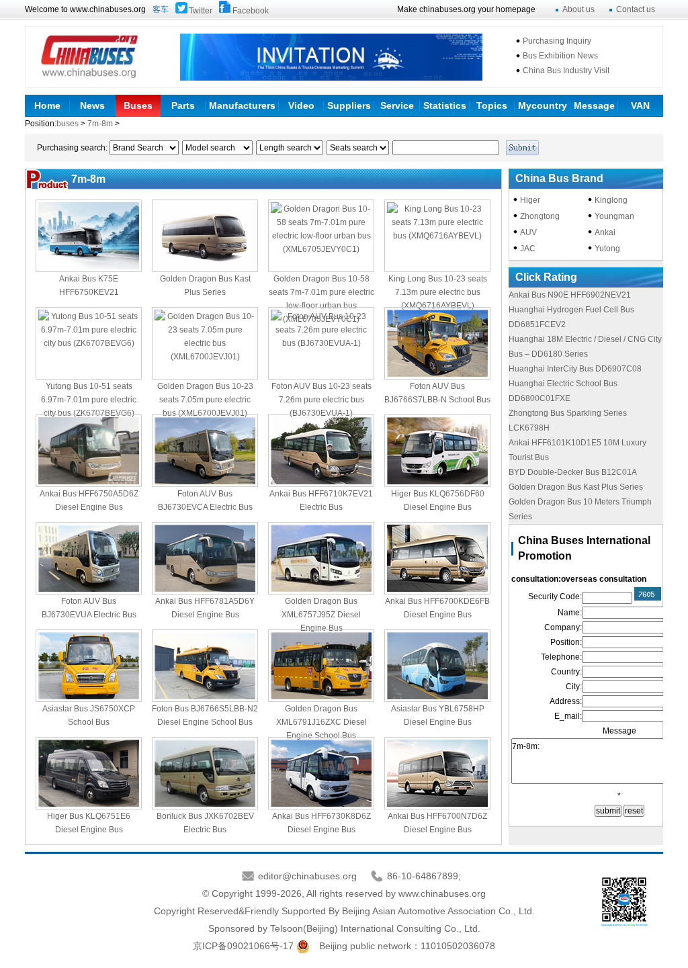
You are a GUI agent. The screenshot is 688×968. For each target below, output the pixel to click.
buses (68, 123)
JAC (527, 248)
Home (47, 105)
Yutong (607, 248)
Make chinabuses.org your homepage (466, 9)
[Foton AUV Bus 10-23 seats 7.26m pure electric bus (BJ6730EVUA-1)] (321, 343)
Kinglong (611, 200)
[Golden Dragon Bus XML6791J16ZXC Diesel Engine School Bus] (321, 665)
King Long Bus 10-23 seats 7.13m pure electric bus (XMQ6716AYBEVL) (437, 292)
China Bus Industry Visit (566, 70)
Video (301, 105)
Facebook (250, 10)
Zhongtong (540, 216)
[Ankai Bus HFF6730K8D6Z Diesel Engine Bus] (321, 773)
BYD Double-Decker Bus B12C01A (573, 472)
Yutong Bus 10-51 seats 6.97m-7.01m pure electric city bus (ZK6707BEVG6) (88, 400)
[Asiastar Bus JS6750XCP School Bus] (88, 665)
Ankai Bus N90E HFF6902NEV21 (570, 295)
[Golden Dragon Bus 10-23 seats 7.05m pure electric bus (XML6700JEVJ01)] (205, 343)
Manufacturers (242, 105)
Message (594, 105)
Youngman (614, 216)
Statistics (444, 105)
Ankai (605, 232)
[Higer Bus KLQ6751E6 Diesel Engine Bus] (88, 773)
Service (397, 105)
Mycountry (542, 105)
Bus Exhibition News (560, 55)
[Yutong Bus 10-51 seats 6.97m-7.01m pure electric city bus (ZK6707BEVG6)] (88, 343)
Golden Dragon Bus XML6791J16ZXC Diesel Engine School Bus (321, 722)
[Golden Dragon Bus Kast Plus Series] (205, 235)
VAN (640, 105)
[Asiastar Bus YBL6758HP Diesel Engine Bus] (437, 665)
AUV (528, 232)
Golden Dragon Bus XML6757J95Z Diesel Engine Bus (321, 615)
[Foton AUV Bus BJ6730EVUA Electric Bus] (88, 558)
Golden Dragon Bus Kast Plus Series (576, 487)
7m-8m (100, 123)
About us (578, 9)
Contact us (635, 9)
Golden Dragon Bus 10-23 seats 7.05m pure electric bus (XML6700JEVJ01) (205, 400)
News (92, 105)
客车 (161, 9)
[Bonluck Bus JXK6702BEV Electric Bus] (205, 773)
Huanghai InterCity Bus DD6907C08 (575, 368)
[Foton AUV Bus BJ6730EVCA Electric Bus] (205, 450)
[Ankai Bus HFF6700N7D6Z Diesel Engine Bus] (437, 773)
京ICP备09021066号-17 (243, 945)
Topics (491, 105)
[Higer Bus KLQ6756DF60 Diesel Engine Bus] (437, 450)
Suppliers (349, 105)
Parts (183, 105)
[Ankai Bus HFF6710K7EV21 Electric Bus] (321, 450)
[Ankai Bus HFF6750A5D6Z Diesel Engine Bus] (88, 450)
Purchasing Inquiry (557, 41)
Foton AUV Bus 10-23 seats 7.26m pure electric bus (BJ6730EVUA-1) (321, 400)
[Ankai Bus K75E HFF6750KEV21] (88, 235)
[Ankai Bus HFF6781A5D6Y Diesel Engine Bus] (205, 558)
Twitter (200, 10)
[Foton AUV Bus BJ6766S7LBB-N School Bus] (437, 343)
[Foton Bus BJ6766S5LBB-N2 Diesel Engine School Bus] (205, 665)
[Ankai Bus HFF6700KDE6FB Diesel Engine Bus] (437, 558)
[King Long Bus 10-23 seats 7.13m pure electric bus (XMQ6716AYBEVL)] (437, 235)
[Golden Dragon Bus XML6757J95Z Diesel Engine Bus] (321, 558)
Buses (138, 105)
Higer (530, 200)
